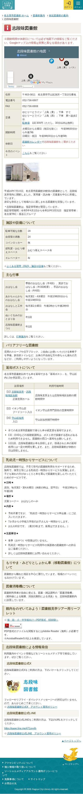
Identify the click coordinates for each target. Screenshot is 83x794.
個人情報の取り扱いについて (20, 766)
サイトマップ (38, 779)
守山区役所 (18, 418)
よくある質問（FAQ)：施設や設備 (25, 266)
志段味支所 (18, 391)
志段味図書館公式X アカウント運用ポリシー (32, 706)
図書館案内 (39, 15)
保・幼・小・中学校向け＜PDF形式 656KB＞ (32, 620)
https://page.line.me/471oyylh (20, 728)
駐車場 (26, 123)
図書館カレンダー (32, 141)
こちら (26, 153)
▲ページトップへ (71, 740)
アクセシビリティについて (18, 762)
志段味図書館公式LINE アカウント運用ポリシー (34, 733)
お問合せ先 (10, 783)
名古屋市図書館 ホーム (16, 15)
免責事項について (14, 779)
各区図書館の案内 (58, 15)
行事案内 (21, 336)
